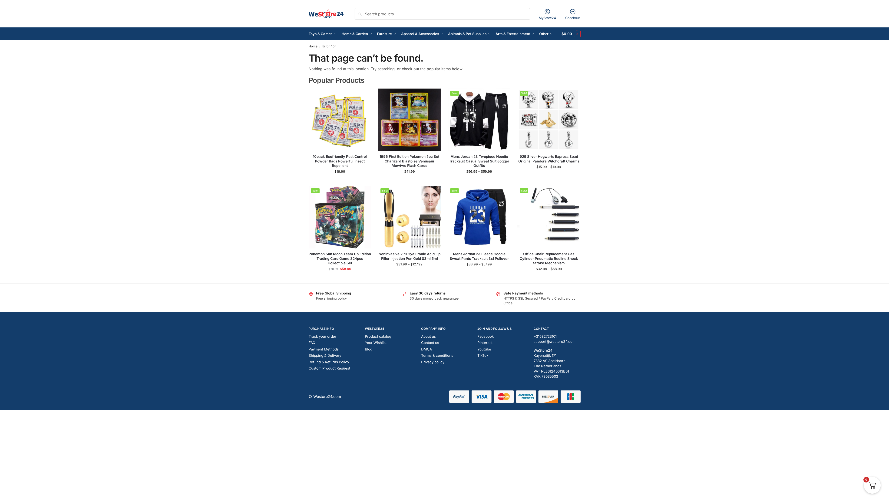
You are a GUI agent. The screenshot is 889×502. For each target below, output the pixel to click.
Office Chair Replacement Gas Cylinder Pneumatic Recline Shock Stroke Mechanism (549, 258)
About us (428, 336)
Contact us (430, 342)
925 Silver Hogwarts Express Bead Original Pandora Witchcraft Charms (548, 158)
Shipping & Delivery (325, 355)
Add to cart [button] (340, 181)
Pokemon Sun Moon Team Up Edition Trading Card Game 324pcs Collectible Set (340, 258)
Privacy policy (432, 362)
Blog (368, 349)
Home (313, 46)
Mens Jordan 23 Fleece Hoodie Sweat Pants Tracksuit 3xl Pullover (479, 256)
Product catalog (378, 336)
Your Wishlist (376, 342)
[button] (571, 34)
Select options (409, 181)
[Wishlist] (364, 95)
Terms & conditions (437, 355)
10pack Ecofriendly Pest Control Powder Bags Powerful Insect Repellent (340, 161)
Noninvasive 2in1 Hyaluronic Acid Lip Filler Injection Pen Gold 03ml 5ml (409, 256)
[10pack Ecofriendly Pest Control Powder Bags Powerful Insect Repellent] (340, 120)
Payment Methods (324, 349)
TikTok (482, 355)
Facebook (485, 336)
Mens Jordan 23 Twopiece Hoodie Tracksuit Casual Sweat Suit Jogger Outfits (479, 161)
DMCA (426, 349)
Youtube (484, 349)
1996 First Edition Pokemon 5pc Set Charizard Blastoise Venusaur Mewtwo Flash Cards (409, 161)
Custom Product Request (329, 368)
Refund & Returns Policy (329, 362)
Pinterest (484, 342)
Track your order (322, 336)
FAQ (312, 342)
